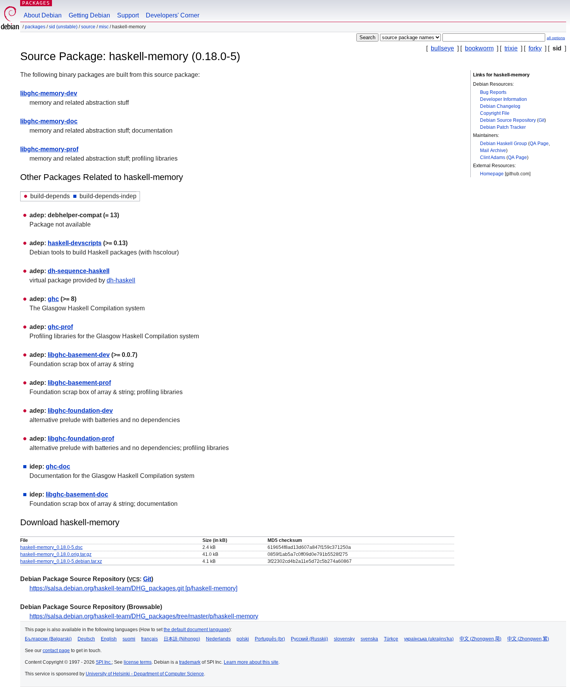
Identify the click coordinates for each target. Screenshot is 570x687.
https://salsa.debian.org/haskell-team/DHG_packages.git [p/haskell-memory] (133, 588)
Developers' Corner (172, 15)
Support (128, 15)
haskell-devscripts (75, 243)
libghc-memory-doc (49, 121)
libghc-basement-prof (79, 382)
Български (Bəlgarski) (48, 639)
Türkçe (391, 639)
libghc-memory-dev (48, 93)
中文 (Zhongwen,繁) (528, 639)
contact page (56, 650)
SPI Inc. (104, 662)
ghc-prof (60, 327)
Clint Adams (492, 157)
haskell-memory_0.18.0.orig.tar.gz (56, 554)
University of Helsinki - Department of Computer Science (145, 674)
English (109, 639)
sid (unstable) (63, 26)
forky (535, 48)
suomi (129, 639)
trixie (511, 48)
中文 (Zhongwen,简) (480, 639)
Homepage (492, 174)
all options (556, 38)
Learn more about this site (251, 662)
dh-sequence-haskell (78, 271)
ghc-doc (58, 466)
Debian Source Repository (508, 120)
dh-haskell (121, 280)
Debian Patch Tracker (503, 127)
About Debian (43, 15)
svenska (369, 639)
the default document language (196, 629)
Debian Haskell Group (503, 143)
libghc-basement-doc (77, 494)
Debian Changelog (500, 106)
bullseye (442, 48)
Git (541, 120)
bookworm (479, 48)
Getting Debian (89, 15)
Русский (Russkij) (309, 639)
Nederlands (218, 639)
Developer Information (503, 99)
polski (243, 639)
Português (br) (270, 639)
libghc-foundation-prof (81, 438)
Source (88, 26)
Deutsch (86, 639)
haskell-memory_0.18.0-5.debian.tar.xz (61, 561)
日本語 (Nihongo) (182, 639)
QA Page (539, 143)
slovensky (344, 639)
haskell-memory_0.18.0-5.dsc (51, 547)
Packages (36, 3)
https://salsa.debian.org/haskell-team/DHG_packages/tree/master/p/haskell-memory (143, 616)
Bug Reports (493, 92)
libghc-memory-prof (49, 149)
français (149, 639)
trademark (189, 662)
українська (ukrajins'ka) (429, 639)
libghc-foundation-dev (80, 410)
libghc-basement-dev (79, 354)
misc (104, 26)
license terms (138, 662)
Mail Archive (493, 150)
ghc (53, 299)
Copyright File (495, 113)
